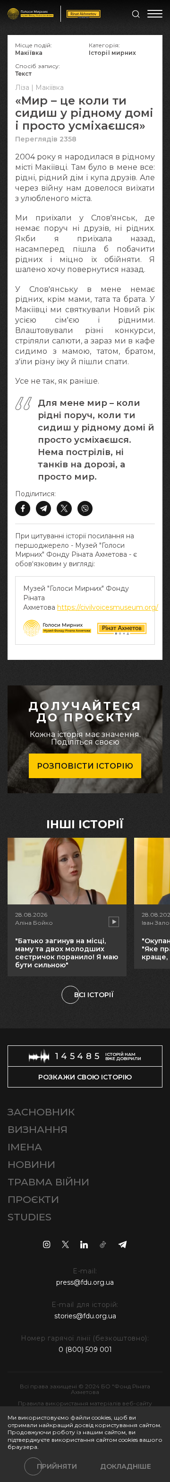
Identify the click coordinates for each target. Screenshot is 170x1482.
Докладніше (125, 1466)
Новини (31, 1164)
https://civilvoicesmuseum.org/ (107, 607)
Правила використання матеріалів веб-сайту (85, 1403)
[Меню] (154, 14)
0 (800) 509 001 (85, 1349)
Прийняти (57, 1466)
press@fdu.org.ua (85, 1282)
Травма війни (48, 1182)
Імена (25, 1147)
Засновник (41, 1112)
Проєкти (33, 1199)
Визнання (38, 1129)
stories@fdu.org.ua (85, 1316)
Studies (29, 1217)
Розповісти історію (85, 766)
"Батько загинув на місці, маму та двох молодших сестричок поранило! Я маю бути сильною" (66, 953)
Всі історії (94, 995)
